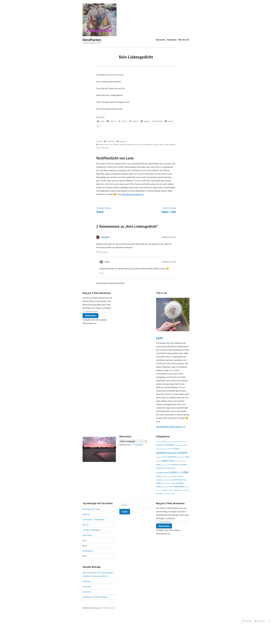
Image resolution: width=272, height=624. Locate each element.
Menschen (174, 476)
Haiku (165, 460)
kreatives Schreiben (179, 464)
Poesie (180, 480)
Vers (107, 147)
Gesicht (122, 144)
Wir (160, 493)
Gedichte (158, 457)
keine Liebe (158, 144)
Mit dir (86, 524)
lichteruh (105, 237)
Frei (166, 449)
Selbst (171, 487)
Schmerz (173, 483)
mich (98, 147)
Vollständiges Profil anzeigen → (170, 426)
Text (160, 490)
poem (174, 479)
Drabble (159, 445)
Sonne (186, 487)
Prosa (164, 483)
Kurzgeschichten (163, 472)
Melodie (172, 144)
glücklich (158, 461)
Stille (157, 490)
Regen (168, 483)
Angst (164, 441)
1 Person (105, 252)
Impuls (158, 464)
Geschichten (180, 457)
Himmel (180, 461)
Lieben (159, 476)
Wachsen (187, 490)
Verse (176, 490)
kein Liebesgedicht (145, 144)
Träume (164, 490)
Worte (164, 493)
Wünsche (169, 493)
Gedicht (116, 144)
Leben (174, 472)
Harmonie (130, 144)
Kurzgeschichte (170, 468)
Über (85, 556)
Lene (100, 141)
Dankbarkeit (175, 441)
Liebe (166, 144)
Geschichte (172, 457)
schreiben (180, 483)
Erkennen (184, 445)
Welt (157, 494)
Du (111, 144)
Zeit (173, 494)
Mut (163, 480)
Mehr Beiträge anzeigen (133, 194)
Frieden (170, 449)
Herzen (176, 461)
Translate (138, 444)
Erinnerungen (178, 445)
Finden (158, 449)
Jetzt (85, 540)
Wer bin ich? (183, 40)
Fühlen (176, 448)
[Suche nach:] (136, 505)
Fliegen (163, 449)
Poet (185, 480)
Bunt (170, 441)
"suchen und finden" (92, 530)
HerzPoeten (92, 39)
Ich (136, 144)
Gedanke (161, 452)
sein (167, 487)
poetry (159, 483)
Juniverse (168, 465)
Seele (158, 486)
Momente (159, 480)
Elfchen (170, 444)
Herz (171, 460)
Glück (187, 457)
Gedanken (172, 452)
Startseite (160, 40)
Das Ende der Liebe (91, 509)
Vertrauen (181, 490)
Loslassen (164, 476)
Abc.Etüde (158, 441)
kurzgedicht (160, 468)
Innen (163, 465)
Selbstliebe (178, 486)
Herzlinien (172, 40)
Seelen (163, 487)
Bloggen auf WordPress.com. (104, 608)
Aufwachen (88, 550)
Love (169, 476)
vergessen (171, 490)
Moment (181, 476)
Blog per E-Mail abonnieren (97, 292)
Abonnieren (90, 315)
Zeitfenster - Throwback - (94, 519)
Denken (101, 144)
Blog (85, 545)
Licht (179, 473)
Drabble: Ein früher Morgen (95, 597)
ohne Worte (168, 480)
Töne (103, 147)
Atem (167, 441)
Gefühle (164, 457)
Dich (107, 144)
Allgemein (123, 141)
